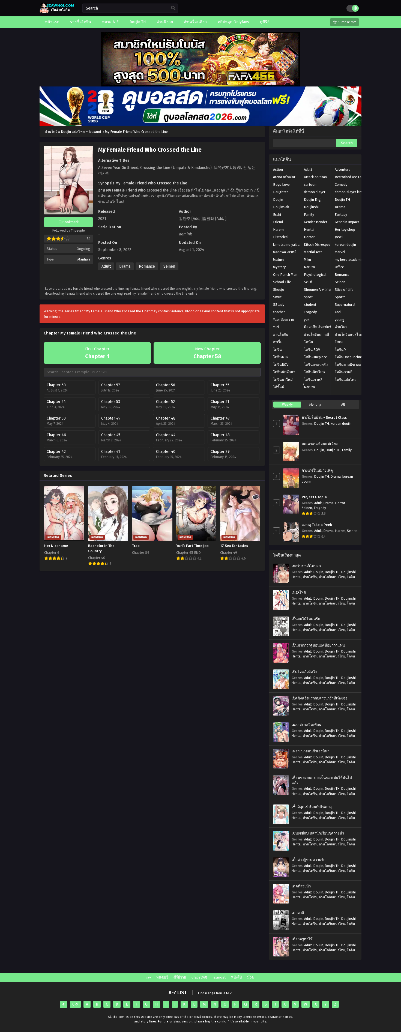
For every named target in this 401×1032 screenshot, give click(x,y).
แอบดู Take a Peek (317, 525)
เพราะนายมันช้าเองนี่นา (310, 751)
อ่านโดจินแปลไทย (349, 335)
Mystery (279, 267)
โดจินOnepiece (315, 357)
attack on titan (315, 177)
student (310, 305)
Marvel (340, 252)
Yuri (276, 327)
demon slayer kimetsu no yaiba (359, 192)
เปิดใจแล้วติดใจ (304, 672)
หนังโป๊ (236, 977)
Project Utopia (314, 497)
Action (278, 169)
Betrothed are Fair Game (354, 177)
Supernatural (345, 305)
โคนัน (308, 342)
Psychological (315, 275)
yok (306, 320)
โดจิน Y (340, 350)
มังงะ (251, 977)
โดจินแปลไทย (346, 380)
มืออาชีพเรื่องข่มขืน (319, 327)
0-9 (75, 1004)
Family (309, 215)
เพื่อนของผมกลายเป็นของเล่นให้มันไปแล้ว (322, 780)
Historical (281, 237)
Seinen (169, 266)
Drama (124, 266)
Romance (147, 266)
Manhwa (83, 259)
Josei (339, 237)
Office (339, 267)
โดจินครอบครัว (316, 365)
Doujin (278, 200)
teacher (279, 312)
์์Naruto (309, 387)
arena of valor (284, 177)
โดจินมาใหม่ (283, 380)
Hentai (309, 230)
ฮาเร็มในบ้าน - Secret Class (324, 417)
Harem (278, 230)
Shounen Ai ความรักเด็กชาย (325, 290)
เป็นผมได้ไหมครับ (306, 619)
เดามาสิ (298, 913)
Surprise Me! (346, 22)
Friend (278, 222)
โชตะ (339, 342)
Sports (340, 297)
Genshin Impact (347, 222)
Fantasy (341, 215)
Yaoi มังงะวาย (283, 320)
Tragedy (310, 312)
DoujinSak (281, 207)
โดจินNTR (280, 357)
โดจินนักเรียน (314, 372)
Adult (106, 266)
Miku (307, 260)
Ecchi (277, 215)
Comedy (341, 185)
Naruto (309, 267)
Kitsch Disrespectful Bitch (324, 245)
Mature (278, 260)
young (340, 320)
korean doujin (345, 245)
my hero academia (349, 260)
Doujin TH (342, 200)
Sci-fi (308, 282)
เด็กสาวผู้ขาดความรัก (308, 860)
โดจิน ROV (312, 350)
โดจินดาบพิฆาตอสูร (350, 365)
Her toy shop (345, 230)
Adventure (343, 169)
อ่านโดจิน (280, 335)
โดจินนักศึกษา (284, 372)
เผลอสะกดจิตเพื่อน (306, 725)
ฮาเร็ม (278, 342)
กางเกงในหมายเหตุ (317, 470)
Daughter (280, 192)
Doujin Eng (312, 200)
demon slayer (314, 192)
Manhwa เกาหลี (285, 252)
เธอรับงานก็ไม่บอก (306, 566)
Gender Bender (315, 222)
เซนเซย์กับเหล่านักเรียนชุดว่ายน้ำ (318, 833)
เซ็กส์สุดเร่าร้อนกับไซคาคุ (312, 807)
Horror (309, 237)
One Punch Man (285, 275)
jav (148, 977)
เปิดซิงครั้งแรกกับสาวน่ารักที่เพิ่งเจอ (320, 698)
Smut (277, 297)
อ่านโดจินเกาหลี (316, 335)
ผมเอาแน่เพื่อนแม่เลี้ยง (320, 444)
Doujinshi (311, 207)
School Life (282, 282)
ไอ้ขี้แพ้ (278, 387)
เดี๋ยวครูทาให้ (302, 939)
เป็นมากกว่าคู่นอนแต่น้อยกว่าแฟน (318, 645)
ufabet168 (199, 977)
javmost (219, 977)
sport (308, 297)
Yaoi (338, 312)
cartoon (310, 185)
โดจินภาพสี (343, 372)
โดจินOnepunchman (350, 357)
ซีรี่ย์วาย (179, 977)
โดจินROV (280, 365)
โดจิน (277, 350)
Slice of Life (344, 290)
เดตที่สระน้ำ (301, 886)
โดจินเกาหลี (313, 380)
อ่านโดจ (341, 327)
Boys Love (281, 185)
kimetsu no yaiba (286, 245)
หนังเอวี (162, 977)
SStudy (278, 305)
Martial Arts (313, 252)
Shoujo (278, 290)
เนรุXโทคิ (299, 592)
